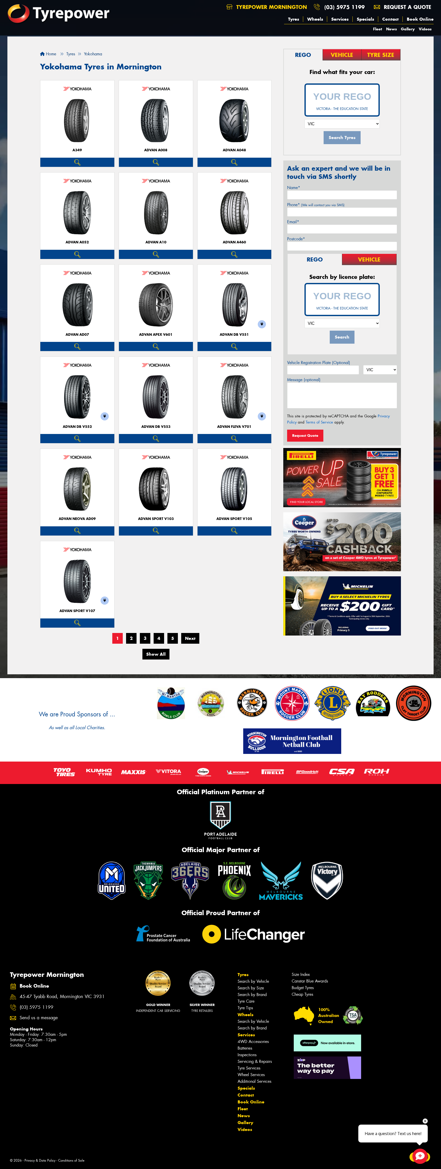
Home (50, 54)
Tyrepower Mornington (271, 7)
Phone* (316, 204)
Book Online (420, 19)
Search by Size (251, 988)
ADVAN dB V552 (77, 427)
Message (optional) (304, 379)
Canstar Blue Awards (310, 981)
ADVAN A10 (155, 242)
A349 (77, 150)
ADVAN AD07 (77, 334)
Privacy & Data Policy (39, 1160)
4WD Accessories (253, 1041)
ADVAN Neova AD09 (77, 519)
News (391, 29)
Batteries (245, 1048)
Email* (293, 222)
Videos (425, 29)
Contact (390, 19)
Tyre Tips (245, 1008)
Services (340, 19)
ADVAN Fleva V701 (234, 427)
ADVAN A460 (234, 242)
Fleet (377, 29)
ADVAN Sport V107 (77, 611)
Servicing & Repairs (255, 1061)
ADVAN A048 (234, 150)
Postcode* (296, 239)
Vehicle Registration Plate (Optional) (318, 362)
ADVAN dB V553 (155, 427)
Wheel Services (251, 1074)
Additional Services (254, 1081)
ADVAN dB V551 (234, 334)
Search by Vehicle (253, 981)
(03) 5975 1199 (344, 7)
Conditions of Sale (71, 1160)
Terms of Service (319, 422)
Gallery (408, 29)
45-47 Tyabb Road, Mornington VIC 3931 (62, 997)
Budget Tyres (303, 987)
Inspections (247, 1055)
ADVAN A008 (155, 150)
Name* (293, 187)
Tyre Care (246, 1001)
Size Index (301, 974)
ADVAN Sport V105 (234, 519)
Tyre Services (249, 1068)
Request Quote (305, 435)
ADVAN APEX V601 (156, 334)
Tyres (293, 19)
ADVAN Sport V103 (156, 519)
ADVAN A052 (77, 242)
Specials (365, 19)
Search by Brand (252, 994)
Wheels (315, 19)
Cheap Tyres (302, 994)
